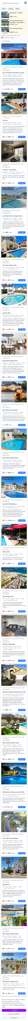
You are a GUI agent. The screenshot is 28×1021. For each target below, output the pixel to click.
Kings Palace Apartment (10, 361)
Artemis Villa (6, 313)
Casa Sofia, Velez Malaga (10, 838)
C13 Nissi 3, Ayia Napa (9, 170)
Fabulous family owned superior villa (14, 692)
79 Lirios (5, 120)
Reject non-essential (14, 1014)
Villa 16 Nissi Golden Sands (10, 743)
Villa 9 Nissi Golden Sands (10, 458)
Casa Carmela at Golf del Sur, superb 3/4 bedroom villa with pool (13, 73)
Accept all (14, 1010)
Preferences (14, 1017)
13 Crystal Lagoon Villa (9, 265)
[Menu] (25, 3)
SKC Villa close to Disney (9, 410)
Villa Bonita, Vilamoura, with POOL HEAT (13, 792)
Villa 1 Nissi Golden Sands (10, 934)
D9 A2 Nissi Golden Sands (10, 981)
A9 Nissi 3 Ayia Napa (8, 644)
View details (22, 89)
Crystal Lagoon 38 (8, 596)
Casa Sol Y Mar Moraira (9, 504)
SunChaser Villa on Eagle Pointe (12, 216)
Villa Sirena (5, 884)
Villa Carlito (6, 552)
